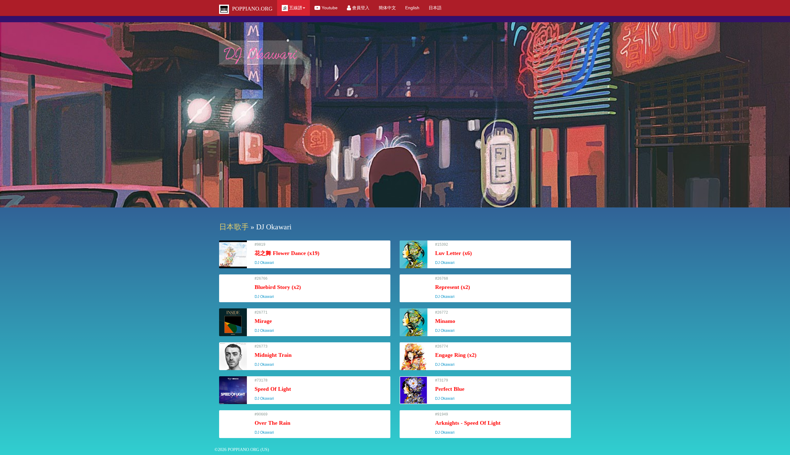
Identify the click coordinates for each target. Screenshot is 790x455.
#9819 (287, 253)
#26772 (447, 321)
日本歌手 (234, 227)
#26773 (273, 355)
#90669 (272, 423)
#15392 (453, 253)
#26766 (278, 287)
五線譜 (295, 7)
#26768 (452, 287)
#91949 (468, 423)
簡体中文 (387, 7)
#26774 (455, 355)
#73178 (273, 389)
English (412, 7)
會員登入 (360, 7)
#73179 (449, 389)
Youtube (329, 7)
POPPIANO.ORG (250, 9)
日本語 (435, 7)
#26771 (267, 321)
